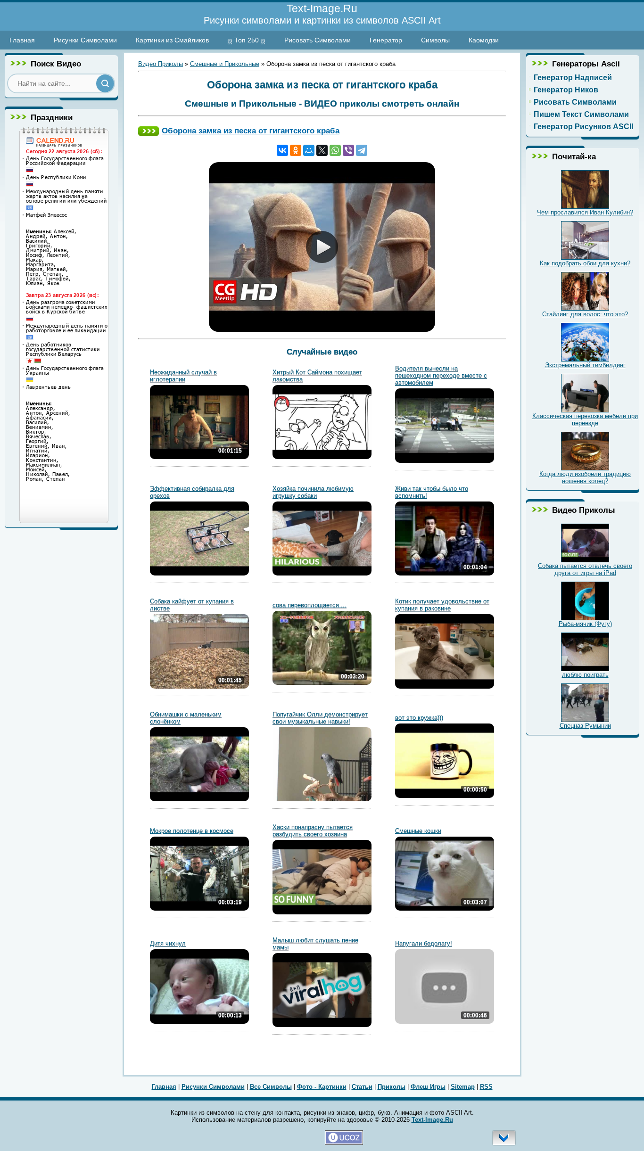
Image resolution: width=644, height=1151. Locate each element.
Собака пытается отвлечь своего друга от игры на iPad (585, 569)
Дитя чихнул (168, 943)
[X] (322, 150)
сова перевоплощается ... (309, 604)
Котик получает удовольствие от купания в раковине (442, 605)
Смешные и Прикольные (224, 63)
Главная (22, 40)
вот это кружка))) (419, 717)
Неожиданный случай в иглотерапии (183, 376)
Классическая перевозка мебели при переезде (585, 419)
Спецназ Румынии (585, 725)
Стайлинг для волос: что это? (585, 314)
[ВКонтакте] (282, 150)
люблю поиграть (585, 674)
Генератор (386, 40)
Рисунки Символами (85, 40)
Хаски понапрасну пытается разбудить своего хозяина (312, 830)
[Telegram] (361, 150)
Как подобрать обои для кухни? (585, 263)
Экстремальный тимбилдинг (585, 365)
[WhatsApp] (335, 150)
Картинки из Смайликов (172, 40)
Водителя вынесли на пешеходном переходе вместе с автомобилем (441, 375)
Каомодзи (484, 40)
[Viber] (348, 150)
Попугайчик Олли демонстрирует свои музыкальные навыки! (320, 718)
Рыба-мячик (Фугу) (585, 623)
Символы (435, 40)
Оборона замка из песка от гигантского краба (250, 130)
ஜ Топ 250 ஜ (246, 40)
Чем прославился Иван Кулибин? (585, 212)
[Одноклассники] (295, 150)
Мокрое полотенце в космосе (191, 830)
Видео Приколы (160, 63)
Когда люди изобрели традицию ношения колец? (585, 477)
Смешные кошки (418, 830)
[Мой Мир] (308, 150)
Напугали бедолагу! (423, 943)
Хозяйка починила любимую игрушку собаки (313, 492)
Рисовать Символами (317, 40)
